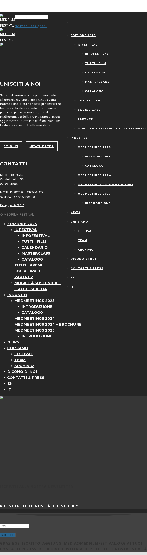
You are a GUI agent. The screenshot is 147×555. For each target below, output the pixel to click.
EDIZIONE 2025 (83, 35)
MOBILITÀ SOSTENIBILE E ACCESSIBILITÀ (112, 128)
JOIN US (11, 146)
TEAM (82, 240)
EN (73, 277)
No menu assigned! (31, 26)
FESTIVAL (86, 231)
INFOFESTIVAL (97, 54)
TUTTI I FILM (95, 63)
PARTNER (85, 119)
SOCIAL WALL (89, 109)
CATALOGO (94, 91)
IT (72, 287)
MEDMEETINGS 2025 (94, 147)
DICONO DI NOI (83, 259)
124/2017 (12, 205)
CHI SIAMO (79, 221)
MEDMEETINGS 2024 (94, 175)
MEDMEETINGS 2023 (94, 193)
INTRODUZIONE (98, 156)
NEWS (75, 212)
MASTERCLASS (97, 82)
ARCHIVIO (86, 249)
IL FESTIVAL (88, 44)
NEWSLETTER (42, 146)
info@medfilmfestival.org (27, 191)
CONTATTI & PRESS (87, 268)
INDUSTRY (79, 137)
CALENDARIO (96, 72)
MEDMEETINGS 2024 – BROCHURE (105, 184)
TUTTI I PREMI (89, 100)
